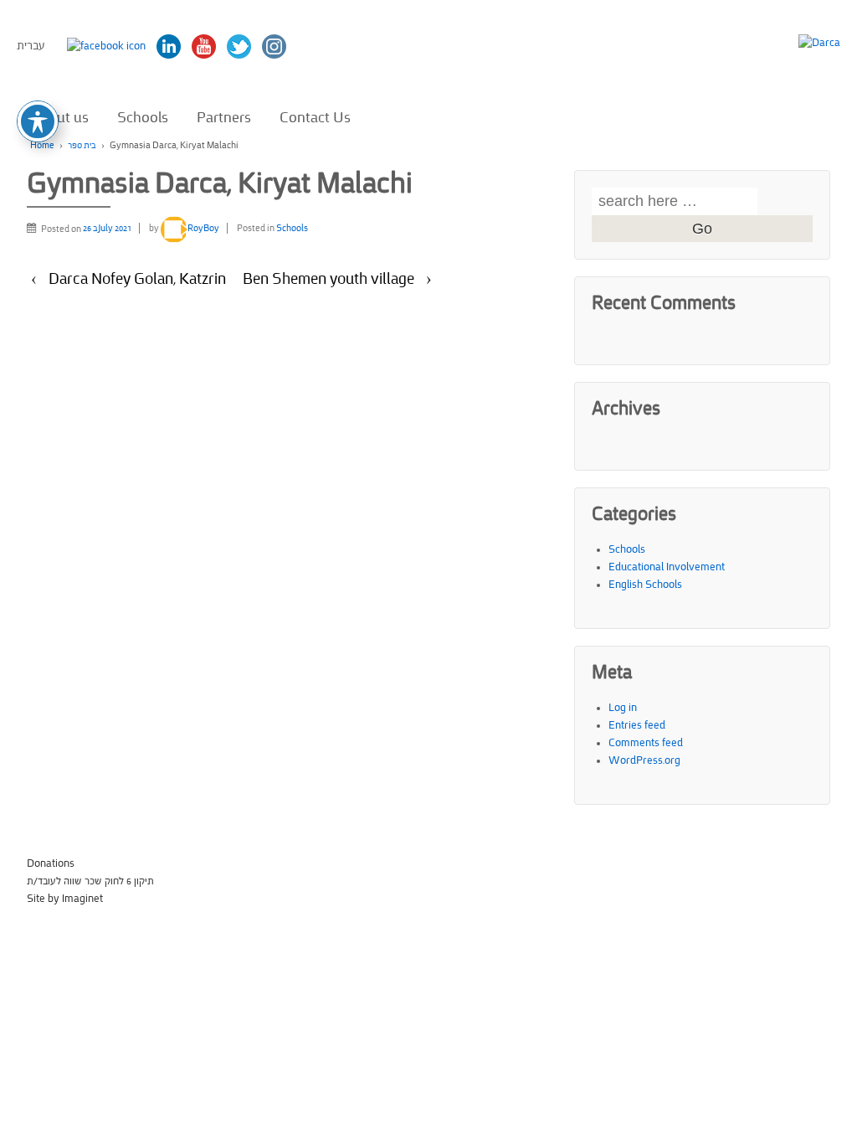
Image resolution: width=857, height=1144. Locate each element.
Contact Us (315, 117)
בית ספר (82, 145)
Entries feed (636, 725)
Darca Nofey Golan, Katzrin (137, 279)
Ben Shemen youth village (328, 279)
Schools (142, 117)
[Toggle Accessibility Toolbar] (38, 121)
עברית (31, 46)
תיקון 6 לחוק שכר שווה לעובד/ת (90, 881)
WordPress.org (644, 760)
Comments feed (645, 743)
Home (42, 145)
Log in (622, 708)
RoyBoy (203, 228)
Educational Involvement (666, 567)
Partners (224, 117)
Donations (50, 863)
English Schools (645, 584)
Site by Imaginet (65, 898)
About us (60, 117)
